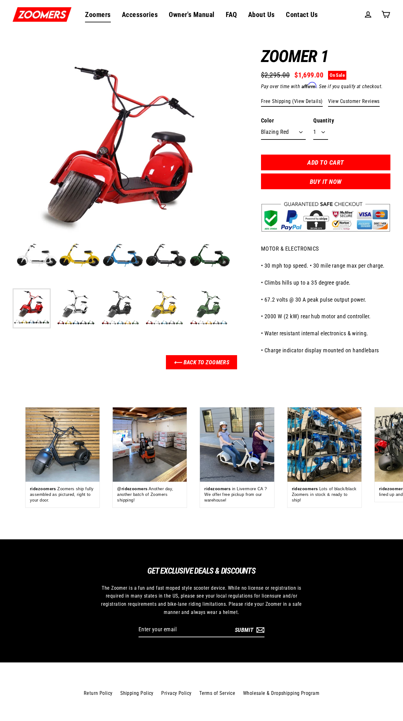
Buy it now (326, 181)
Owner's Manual (191, 15)
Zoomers (98, 15)
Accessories (140, 15)
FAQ (231, 15)
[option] (123, 168)
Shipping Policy (137, 693)
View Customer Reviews (353, 101)
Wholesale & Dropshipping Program (281, 693)
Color (267, 120)
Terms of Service (217, 693)
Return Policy (98, 693)
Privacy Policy (176, 693)
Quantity (323, 120)
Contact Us (302, 15)
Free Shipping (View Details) (292, 101)
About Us (261, 15)
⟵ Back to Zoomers (202, 362)
